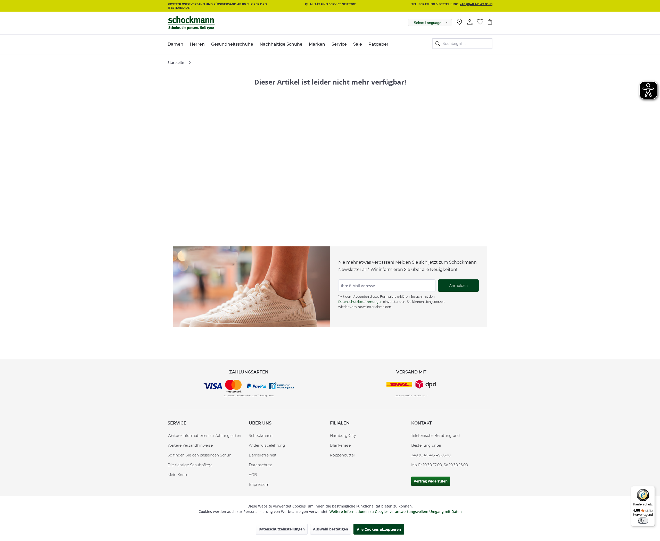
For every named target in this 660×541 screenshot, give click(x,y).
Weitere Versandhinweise (190, 445)
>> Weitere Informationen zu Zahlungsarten (249, 395)
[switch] (643, 521)
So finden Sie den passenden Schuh (199, 455)
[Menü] (652, 489)
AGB (253, 474)
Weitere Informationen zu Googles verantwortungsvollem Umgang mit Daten (395, 511)
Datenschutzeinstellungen (282, 529)
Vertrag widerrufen (431, 481)
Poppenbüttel (342, 455)
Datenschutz (260, 465)
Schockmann (261, 435)
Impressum (259, 484)
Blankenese (340, 445)
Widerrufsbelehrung (267, 445)
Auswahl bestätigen (330, 529)
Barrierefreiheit (263, 455)
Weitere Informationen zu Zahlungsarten (204, 435)
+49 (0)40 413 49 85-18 (476, 4)
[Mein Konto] (470, 22)
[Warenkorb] (489, 22)
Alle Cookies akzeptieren (379, 529)
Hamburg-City (343, 435)
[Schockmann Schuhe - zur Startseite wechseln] (191, 23)
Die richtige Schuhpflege (190, 465)
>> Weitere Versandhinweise (411, 395)
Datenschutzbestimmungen (360, 302)
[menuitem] (459, 23)
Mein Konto (178, 474)
